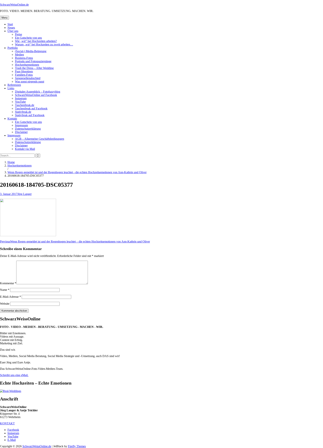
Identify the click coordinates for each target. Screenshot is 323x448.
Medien (19, 54)
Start (10, 24)
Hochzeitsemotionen (27, 64)
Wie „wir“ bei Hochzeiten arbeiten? (36, 41)
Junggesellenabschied (27, 78)
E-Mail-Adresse (10, 296)
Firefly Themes (77, 446)
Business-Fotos (24, 58)
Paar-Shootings (24, 71)
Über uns (12, 31)
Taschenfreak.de (24, 105)
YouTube (20, 101)
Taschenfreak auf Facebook (31, 108)
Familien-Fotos (24, 74)
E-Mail (11, 439)
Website (4, 303)
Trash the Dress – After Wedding (34, 68)
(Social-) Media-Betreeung (30, 51)
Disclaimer (21, 132)
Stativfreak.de (23, 111)
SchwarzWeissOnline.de (14, 4)
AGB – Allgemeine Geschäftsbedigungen (39, 138)
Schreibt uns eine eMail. (14, 375)
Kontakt (12, 118)
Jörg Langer (24, 194)
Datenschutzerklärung (28, 128)
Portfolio (12, 47)
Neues (11, 27)
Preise (18, 34)
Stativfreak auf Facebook (29, 115)
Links (10, 88)
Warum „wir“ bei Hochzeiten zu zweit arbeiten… (44, 44)
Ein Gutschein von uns (28, 37)
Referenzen (14, 84)
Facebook (13, 429)
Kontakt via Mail (25, 148)
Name (4, 289)
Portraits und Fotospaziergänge (33, 61)
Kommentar (8, 283)
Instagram (21, 98)
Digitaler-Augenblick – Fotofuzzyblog (37, 91)
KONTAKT (7, 423)
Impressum (21, 125)
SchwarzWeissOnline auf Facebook (36, 95)
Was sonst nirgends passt (29, 81)
